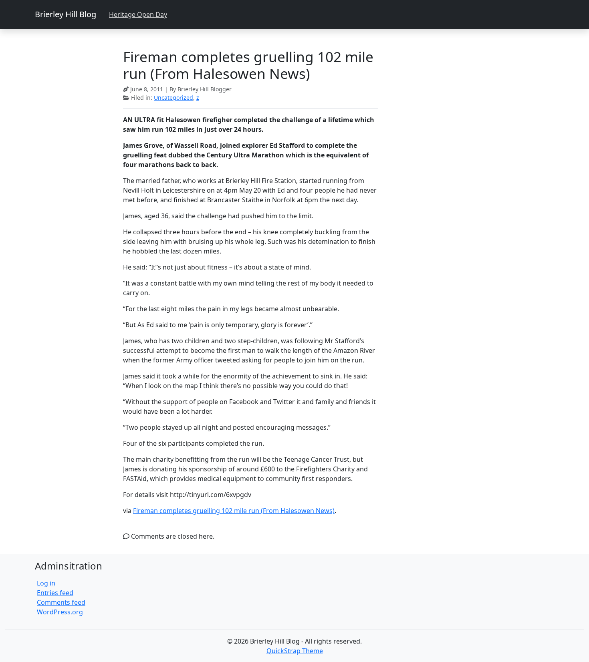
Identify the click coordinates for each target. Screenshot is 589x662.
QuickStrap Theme (294, 650)
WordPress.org (60, 612)
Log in (46, 583)
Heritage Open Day (138, 14)
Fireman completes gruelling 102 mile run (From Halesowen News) (234, 510)
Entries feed (55, 592)
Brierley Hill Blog (65, 14)
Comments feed (61, 602)
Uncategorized (173, 97)
